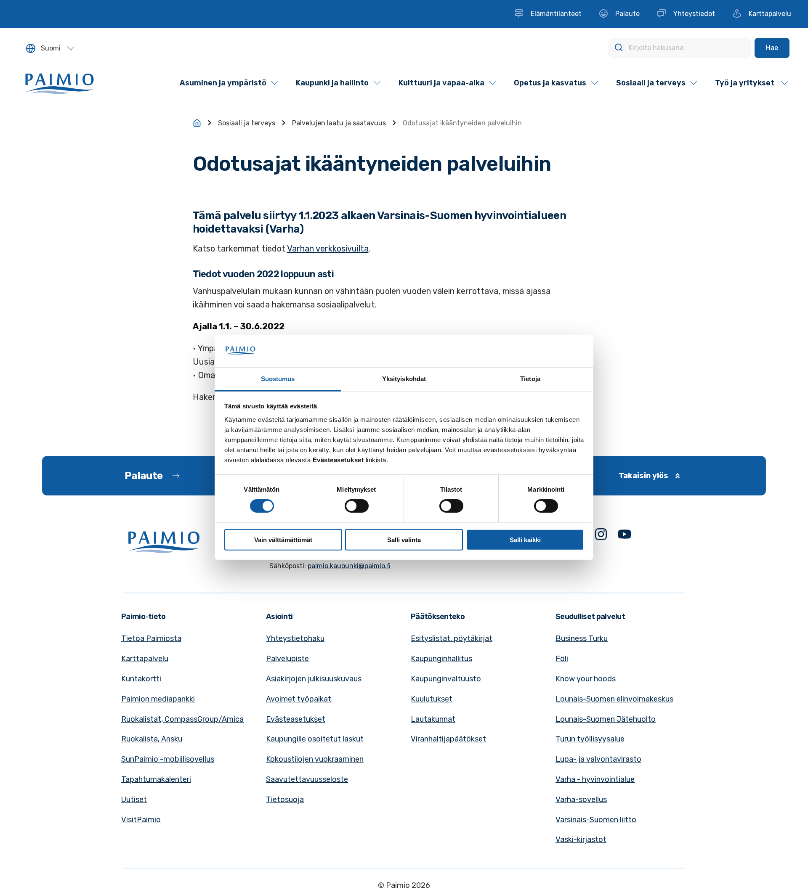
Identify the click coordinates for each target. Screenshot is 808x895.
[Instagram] (601, 536)
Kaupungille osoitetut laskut (315, 739)
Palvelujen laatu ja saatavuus (339, 123)
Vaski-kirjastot (581, 839)
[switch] (357, 506)
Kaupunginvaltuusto (446, 678)
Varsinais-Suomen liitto (596, 819)
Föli (562, 658)
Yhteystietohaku (295, 638)
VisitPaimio (141, 819)
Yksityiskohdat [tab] (404, 378)
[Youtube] (624, 536)
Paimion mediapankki (158, 699)
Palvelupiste (287, 658)
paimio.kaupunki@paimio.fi (349, 566)
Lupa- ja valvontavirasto (598, 759)
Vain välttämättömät (283, 539)
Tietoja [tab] (530, 378)
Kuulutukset (431, 699)
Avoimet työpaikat (298, 699)
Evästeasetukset (295, 719)
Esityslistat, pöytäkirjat (451, 638)
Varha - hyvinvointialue (595, 779)
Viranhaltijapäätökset (448, 739)
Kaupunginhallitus (441, 658)
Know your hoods (586, 678)
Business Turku (582, 638)
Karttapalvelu (144, 658)
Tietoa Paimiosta (151, 638)
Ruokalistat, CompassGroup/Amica (182, 719)
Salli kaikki (525, 539)
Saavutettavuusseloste (307, 779)
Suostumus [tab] (278, 378)
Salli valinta (404, 539)
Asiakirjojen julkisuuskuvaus (313, 678)
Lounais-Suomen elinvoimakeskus (614, 699)
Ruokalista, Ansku (151, 739)
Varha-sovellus (581, 799)
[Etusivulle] (197, 123)
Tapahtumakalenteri (156, 779)
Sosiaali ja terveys (246, 123)
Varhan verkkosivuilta (328, 249)
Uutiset (134, 799)
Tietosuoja (285, 799)
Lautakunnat (433, 719)
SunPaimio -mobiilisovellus (167, 759)
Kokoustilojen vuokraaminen (315, 759)
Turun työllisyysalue (590, 739)
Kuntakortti (141, 678)
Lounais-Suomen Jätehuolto (606, 719)
